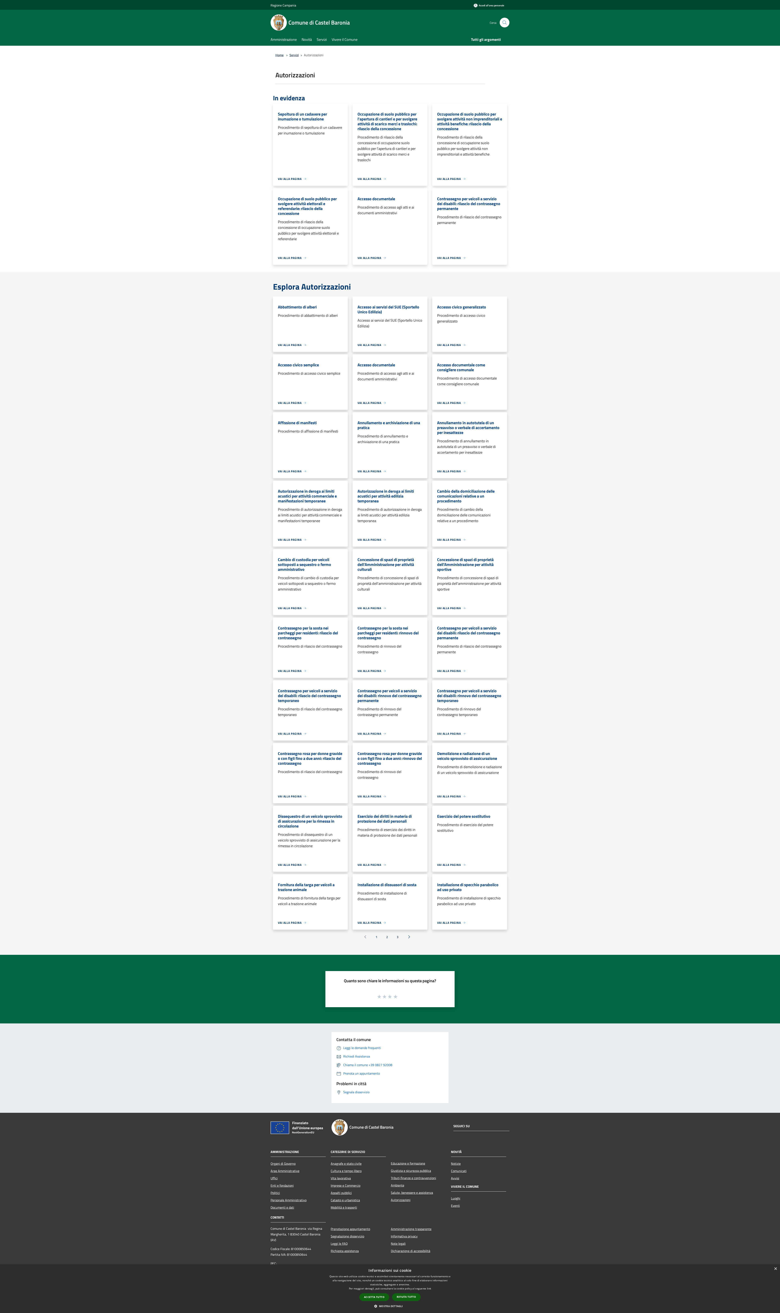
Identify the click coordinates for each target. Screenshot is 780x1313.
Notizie (456, 1163)
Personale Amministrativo (289, 1200)
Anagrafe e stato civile (346, 1163)
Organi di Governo (283, 1163)
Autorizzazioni (401, 1199)
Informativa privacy (404, 1236)
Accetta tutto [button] (374, 1297)
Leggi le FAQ (339, 1243)
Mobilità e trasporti (344, 1207)
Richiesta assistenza (345, 1250)
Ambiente (397, 1185)
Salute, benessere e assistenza (412, 1192)
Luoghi (455, 1198)
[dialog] (390, 1288)
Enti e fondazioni (282, 1185)
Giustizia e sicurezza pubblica (411, 1170)
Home (279, 55)
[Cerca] (504, 22)
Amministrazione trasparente (411, 1228)
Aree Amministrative (285, 1170)
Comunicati (459, 1170)
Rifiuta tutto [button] (406, 1297)
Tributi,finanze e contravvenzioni (413, 1178)
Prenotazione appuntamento (350, 1228)
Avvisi (455, 1178)
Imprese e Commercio (345, 1185)
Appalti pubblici (341, 1192)
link (429, 1288)
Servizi (294, 55)
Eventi (455, 1205)
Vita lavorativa (341, 1178)
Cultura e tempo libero (346, 1170)
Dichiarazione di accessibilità (410, 1250)
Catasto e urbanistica (345, 1200)
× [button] (775, 1268)
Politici (275, 1192)
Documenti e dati (282, 1207)
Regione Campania (283, 5)
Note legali (398, 1243)
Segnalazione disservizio (347, 1236)
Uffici (274, 1178)
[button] (390, 1306)
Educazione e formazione (408, 1163)
